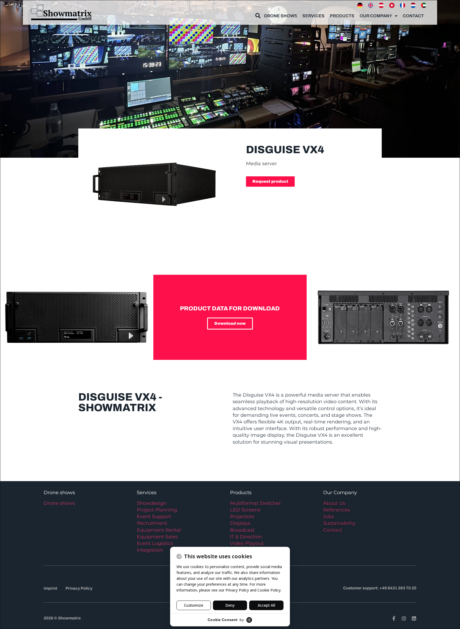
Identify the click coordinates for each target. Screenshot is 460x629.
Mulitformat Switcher (255, 503)
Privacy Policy (78, 588)
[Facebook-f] (393, 618)
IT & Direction (246, 537)
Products (342, 16)
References (336, 510)
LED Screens (245, 510)
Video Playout (247, 543)
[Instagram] (403, 618)
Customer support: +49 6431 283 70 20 (379, 588)
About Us (334, 503)
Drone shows (59, 503)
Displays (240, 523)
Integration (150, 550)
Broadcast (242, 530)
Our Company (376, 16)
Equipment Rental (159, 530)
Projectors (242, 516)
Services (313, 16)
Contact (413, 16)
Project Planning (157, 510)
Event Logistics (155, 543)
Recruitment (152, 523)
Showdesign (151, 503)
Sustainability (339, 523)
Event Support (154, 516)
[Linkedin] (414, 618)
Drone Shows (280, 16)
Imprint (50, 588)
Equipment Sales (157, 537)
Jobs (328, 516)
